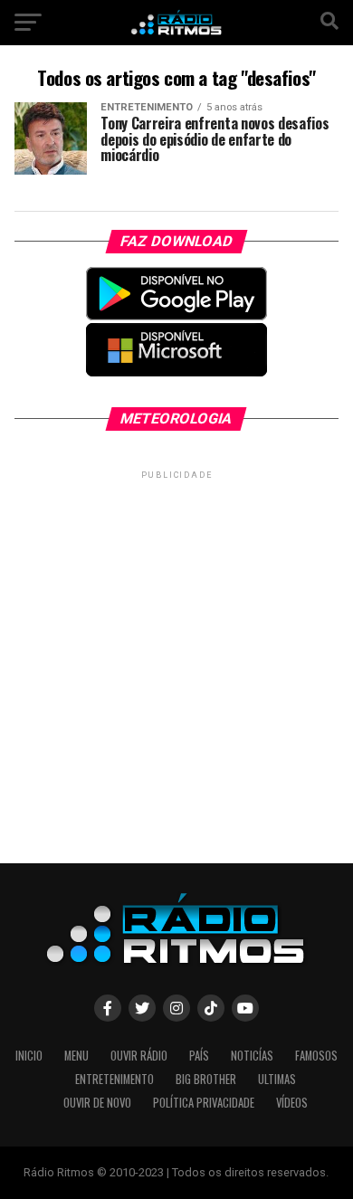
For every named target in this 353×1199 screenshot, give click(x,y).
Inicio (29, 1055)
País (199, 1055)
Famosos (316, 1055)
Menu (76, 1055)
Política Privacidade (203, 1102)
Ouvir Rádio (138, 1055)
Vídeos (292, 1102)
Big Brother (206, 1079)
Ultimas (277, 1079)
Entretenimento (114, 1079)
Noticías (252, 1055)
